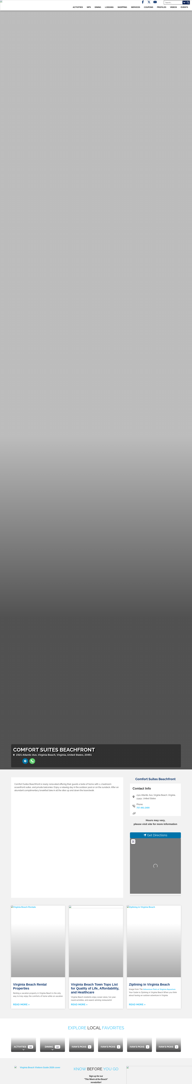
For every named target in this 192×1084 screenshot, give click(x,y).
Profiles (161, 7)
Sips (89, 7)
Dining (49, 1046)
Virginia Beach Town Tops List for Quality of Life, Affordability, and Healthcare (95, 988)
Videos (173, 7)
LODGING (109, 7)
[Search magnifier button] (188, 2)
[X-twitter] (148, 2)
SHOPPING (122, 7)
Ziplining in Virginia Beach (149, 984)
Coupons (148, 7)
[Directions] (25, 761)
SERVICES (135, 7)
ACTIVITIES (78, 7)
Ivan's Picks (79, 1046)
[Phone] (32, 761)
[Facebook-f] (142, 2)
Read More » (21, 1004)
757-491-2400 (143, 808)
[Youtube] (155, 2)
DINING (98, 7)
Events (184, 7)
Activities (20, 1046)
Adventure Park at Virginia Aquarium (159, 989)
